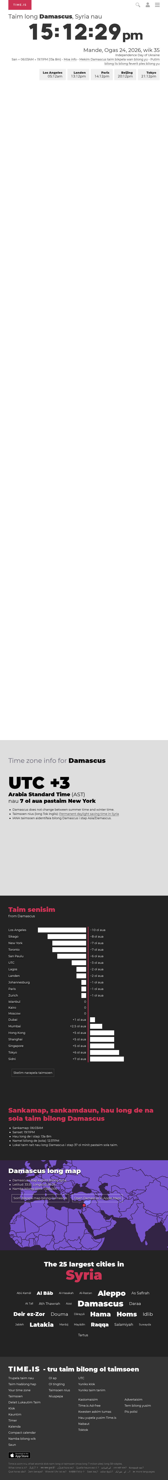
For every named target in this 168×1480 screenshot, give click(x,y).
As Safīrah (140, 1293)
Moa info (70, 59)
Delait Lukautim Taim (24, 1402)
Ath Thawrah (49, 1304)
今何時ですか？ (77, 1471)
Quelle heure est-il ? (87, 1467)
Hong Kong (16, 1033)
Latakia (42, 1324)
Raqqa (100, 1324)
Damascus (100, 1304)
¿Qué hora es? (65, 1467)
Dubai (12, 1020)
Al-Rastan (85, 1293)
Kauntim (14, 1414)
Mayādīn (79, 1324)
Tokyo (148, 74)
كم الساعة (106, 1467)
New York (15, 943)
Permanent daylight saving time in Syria (89, 814)
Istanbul (14, 1002)
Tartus (83, 1335)
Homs (127, 1314)
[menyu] (157, 5)
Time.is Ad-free (89, 1405)
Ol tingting (57, 1384)
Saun (12, 1445)
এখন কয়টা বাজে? (120, 1467)
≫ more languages (144, 1471)
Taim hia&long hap (22, 1384)
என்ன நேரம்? (106, 1471)
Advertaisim (133, 1399)
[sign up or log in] (148, 6)
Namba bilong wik (22, 1439)
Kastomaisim (88, 1399)
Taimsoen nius (59, 1390)
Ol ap (53, 1378)
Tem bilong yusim (138, 1405)
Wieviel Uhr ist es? (55, 1471)
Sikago (13, 936)
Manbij (63, 1324)
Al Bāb (45, 1293)
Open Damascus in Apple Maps (97, 1198)
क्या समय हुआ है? (48, 1467)
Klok (11, 1408)
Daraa (135, 1303)
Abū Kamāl (24, 1293)
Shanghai (15, 1039)
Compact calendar (22, 1432)
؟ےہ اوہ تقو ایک (122, 1471)
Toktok (83, 1430)
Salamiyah (123, 1324)
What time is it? (17, 1467)
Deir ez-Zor (29, 1314)
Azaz (69, 1303)
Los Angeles (52, 74)
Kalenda (14, 1426)
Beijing (125, 74)
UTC (11, 963)
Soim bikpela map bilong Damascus (40, 1198)
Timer (12, 1420)
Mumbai (14, 1026)
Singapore (15, 1046)
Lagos (12, 969)
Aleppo (112, 1293)
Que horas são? (17, 1471)
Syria (62, 1180)
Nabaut (83, 1424)
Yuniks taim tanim (91, 1390)
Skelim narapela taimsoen (32, 1073)
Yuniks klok (86, 1384)
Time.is (20, 4)
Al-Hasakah (66, 1293)
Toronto (14, 949)
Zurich (13, 995)
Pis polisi (131, 1412)
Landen (78, 74)
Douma (59, 1314)
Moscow (14, 1013)
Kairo (12, 1007)
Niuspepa (56, 1396)
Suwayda (145, 1324)
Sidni (12, 1059)
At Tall (29, 1303)
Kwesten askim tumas (94, 1412)
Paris (102, 74)
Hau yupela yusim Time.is (97, 1418)
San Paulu (15, 956)
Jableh (19, 1324)
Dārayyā (79, 1314)
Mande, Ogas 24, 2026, (121, 50)
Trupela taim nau (21, 1378)
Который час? (136, 1467)
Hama (100, 1314)
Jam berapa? (35, 1471)
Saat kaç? (92, 1471)
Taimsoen (15, 1396)
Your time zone (19, 1390)
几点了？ (33, 1467)
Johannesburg (19, 982)
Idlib (148, 1314)
